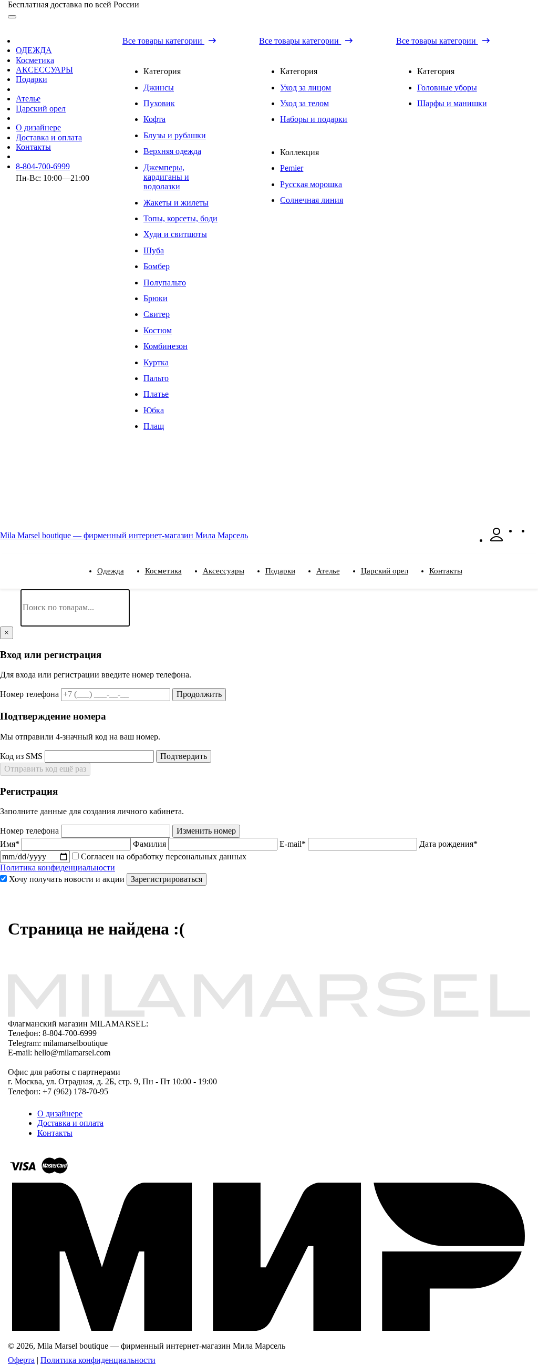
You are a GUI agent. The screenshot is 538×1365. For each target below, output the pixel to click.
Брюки (155, 298)
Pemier (291, 167)
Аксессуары (223, 571)
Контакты (33, 146)
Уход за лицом (305, 87)
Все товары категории (163, 40)
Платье (156, 393)
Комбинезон (165, 346)
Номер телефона (30, 694)
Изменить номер (206, 830)
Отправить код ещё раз (45, 768)
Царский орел (41, 108)
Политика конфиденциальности (57, 867)
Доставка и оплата (49, 137)
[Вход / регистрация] (496, 540)
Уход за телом (304, 103)
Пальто (156, 378)
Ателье (28, 98)
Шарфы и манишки (452, 103)
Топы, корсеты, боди (180, 218)
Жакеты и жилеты (176, 202)
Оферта (21, 1360)
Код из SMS (22, 756)
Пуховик (159, 103)
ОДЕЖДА (34, 50)
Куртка (156, 362)
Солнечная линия (311, 200)
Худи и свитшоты (175, 234)
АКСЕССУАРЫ (44, 69)
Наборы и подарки (313, 119)
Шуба (153, 250)
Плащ (153, 426)
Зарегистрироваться (166, 879)
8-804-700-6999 (43, 166)
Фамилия (150, 843)
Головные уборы (447, 87)
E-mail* (294, 843)
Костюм (157, 330)
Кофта (154, 119)
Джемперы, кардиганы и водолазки (166, 177)
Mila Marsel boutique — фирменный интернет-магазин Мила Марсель (124, 535)
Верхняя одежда (172, 151)
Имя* (11, 843)
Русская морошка (311, 184)
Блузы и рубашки (174, 135)
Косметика (35, 60)
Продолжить (199, 694)
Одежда (110, 571)
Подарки (31, 79)
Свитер (156, 314)
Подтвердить (183, 756)
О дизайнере (38, 127)
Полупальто (164, 282)
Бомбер (156, 266)
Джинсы (158, 87)
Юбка (153, 410)
